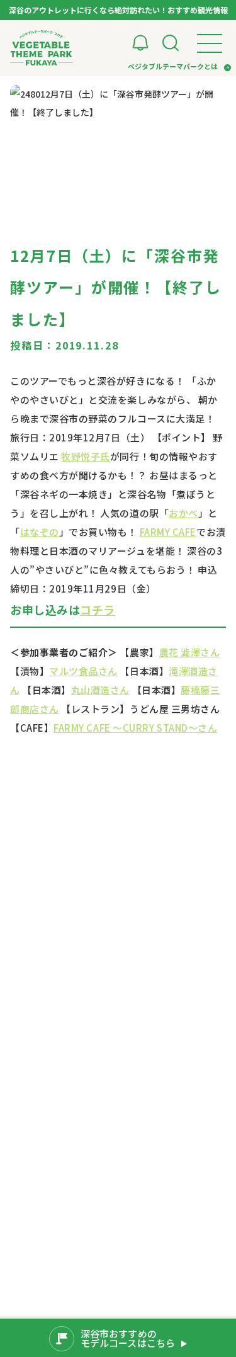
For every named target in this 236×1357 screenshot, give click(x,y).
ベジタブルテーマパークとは (173, 66)
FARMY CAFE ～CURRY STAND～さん (135, 727)
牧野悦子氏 (85, 456)
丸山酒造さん (100, 689)
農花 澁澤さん (189, 652)
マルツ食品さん (83, 671)
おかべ (183, 513)
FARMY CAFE (168, 531)
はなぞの (39, 531)
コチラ (97, 609)
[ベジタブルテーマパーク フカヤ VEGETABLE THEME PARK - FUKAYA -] (41, 47)
